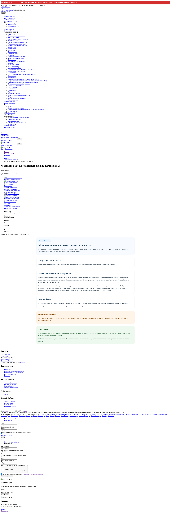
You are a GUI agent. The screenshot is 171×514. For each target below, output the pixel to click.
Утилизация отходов (14, 93)
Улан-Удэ (104, 416)
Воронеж (52, 414)
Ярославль (111, 416)
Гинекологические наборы (12, 179)
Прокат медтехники (10, 127)
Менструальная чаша (10, 189)
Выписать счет (5, 11)
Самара (52, 416)
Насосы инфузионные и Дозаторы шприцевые (22, 74)
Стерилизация (12, 89)
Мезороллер (8, 186)
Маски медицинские (10, 182)
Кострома (99, 414)
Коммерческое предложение (9, 137)
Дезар (9, 106)
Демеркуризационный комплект (18, 45)
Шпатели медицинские (11, 208)
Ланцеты (10, 63)
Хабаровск (134, 414)
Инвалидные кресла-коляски (16, 119)
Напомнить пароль (6, 435)
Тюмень (57, 416)
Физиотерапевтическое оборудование (19, 95)
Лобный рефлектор (14, 64)
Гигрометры (11, 28)
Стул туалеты (12, 124)
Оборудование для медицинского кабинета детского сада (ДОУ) (27, 80)
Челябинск (22, 416)
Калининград (74, 416)
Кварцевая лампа (9, 103)
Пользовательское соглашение (13, 372)
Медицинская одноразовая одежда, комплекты (22, 69)
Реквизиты (7, 369)
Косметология (12, 60)
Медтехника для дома (10, 21)
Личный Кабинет (9, 401)
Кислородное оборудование (16, 56)
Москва (81, 416)
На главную (4, 511)
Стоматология (12, 90)
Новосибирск (164, 414)
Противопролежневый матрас (17, 122)
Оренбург (87, 416)
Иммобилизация (13, 53)
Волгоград (29, 416)
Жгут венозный (12, 52)
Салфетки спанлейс (10, 202)
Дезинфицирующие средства (16, 44)
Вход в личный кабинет (11, 442)
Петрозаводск (119, 414)
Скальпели (7, 205)
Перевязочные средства (15, 85)
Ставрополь (14, 416)
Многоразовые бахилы (11, 192)
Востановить (4, 494)
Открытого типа (13, 111)
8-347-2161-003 (5, 7)
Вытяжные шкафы (13, 40)
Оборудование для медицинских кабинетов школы (23, 79)
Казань (35, 416)
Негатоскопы (12, 76)
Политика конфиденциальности (14, 371)
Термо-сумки (12, 92)
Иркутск (149, 414)
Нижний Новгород (109, 414)
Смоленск (128, 414)
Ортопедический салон (11, 387)
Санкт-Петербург (96, 416)
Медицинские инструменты (16, 71)
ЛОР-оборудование (14, 66)
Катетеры (11, 55)
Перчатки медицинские (11, 198)
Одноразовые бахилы (10, 195)
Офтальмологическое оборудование (19, 84)
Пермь (69, 414)
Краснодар (156, 414)
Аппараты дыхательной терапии (18, 39)
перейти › (23, 362)
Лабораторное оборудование (16, 61)
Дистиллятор (12, 48)
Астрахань (84, 414)
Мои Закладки (8, 404)
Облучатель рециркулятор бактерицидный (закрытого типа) (26, 109)
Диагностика (12, 47)
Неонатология (12, 77)
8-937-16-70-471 (5, 356)
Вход (2, 149)
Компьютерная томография (16, 58)
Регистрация (8, 149)
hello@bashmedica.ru (66, 2)
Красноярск (41, 416)
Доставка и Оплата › (7, 361)
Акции (6, 394)
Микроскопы (12, 72)
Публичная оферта (10, 374)
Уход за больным (9, 114)
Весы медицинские (14, 26)
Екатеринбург (92, 414)
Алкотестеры (12, 24)
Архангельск (45, 414)
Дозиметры (11, 50)
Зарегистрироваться (6, 476)
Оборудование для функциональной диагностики (23, 82)
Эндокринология (13, 100)
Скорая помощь (12, 87)
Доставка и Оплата (6, 140)
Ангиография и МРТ (14, 34)
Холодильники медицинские (16, 98)
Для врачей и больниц (11, 31)
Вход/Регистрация (6, 145)
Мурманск (63, 414)
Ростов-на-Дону (5, 416)
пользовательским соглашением (33, 474)
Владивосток (142, 414)
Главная (6, 158)
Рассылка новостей (10, 406)
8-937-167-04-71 (5, 8)
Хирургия (11, 97)
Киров (58, 414)
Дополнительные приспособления (18, 117)
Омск (47, 416)
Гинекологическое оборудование (18, 42)
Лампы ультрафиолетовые (16, 108)
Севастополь (76, 414)
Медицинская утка (13, 121)
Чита (62, 416)
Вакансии (7, 376)
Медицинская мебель (14, 68)
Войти (3, 437)
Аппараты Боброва (13, 37)
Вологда (66, 416)
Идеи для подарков (10, 18)
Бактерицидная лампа (11, 384)
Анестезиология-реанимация (16, 36)
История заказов (9, 403)
